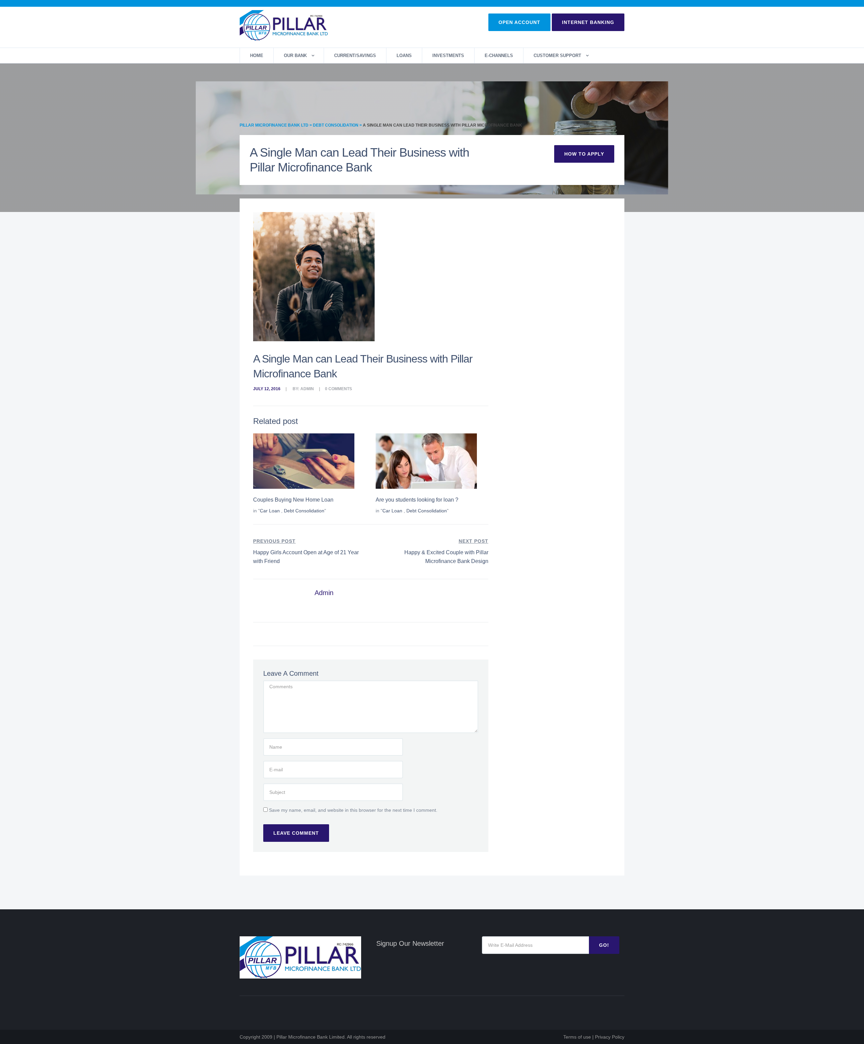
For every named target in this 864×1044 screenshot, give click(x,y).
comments (340, 388)
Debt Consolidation (304, 510)
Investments (448, 55)
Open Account (519, 22)
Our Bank (295, 55)
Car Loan (270, 510)
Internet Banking (588, 22)
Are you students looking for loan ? (417, 500)
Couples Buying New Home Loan (293, 500)
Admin (307, 388)
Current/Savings (355, 55)
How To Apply (584, 154)
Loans (404, 55)
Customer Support (557, 55)
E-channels (499, 55)
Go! (604, 945)
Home (256, 55)
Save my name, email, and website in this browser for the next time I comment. (353, 810)
